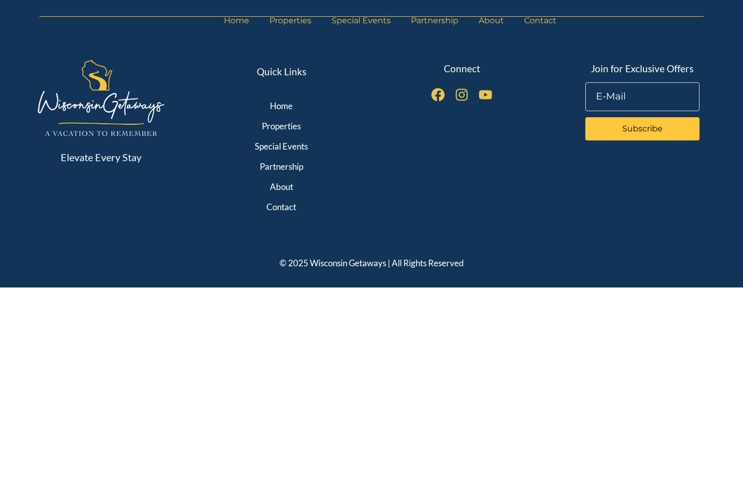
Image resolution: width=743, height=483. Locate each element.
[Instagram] (462, 95)
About (491, 20)
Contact (540, 20)
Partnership (434, 20)
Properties (290, 20)
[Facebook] (438, 95)
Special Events (361, 20)
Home (236, 20)
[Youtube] (485, 95)
